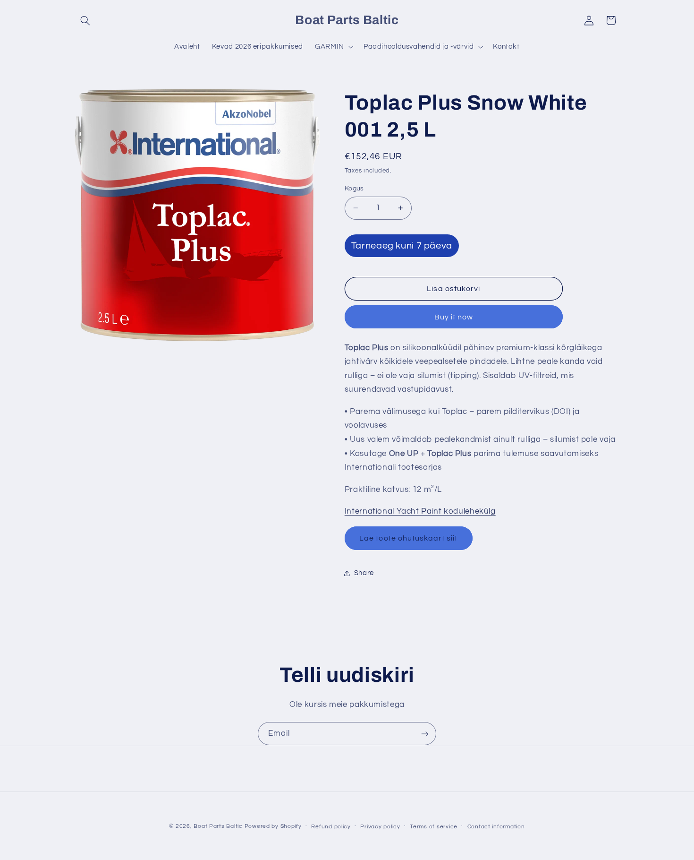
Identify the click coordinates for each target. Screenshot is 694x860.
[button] (85, 20)
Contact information (496, 826)
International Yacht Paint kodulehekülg (420, 511)
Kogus (354, 188)
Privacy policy (380, 826)
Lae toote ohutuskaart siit (408, 538)
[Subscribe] (425, 733)
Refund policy (331, 826)
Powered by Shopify (273, 826)
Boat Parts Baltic (218, 826)
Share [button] (364, 572)
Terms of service (433, 826)
